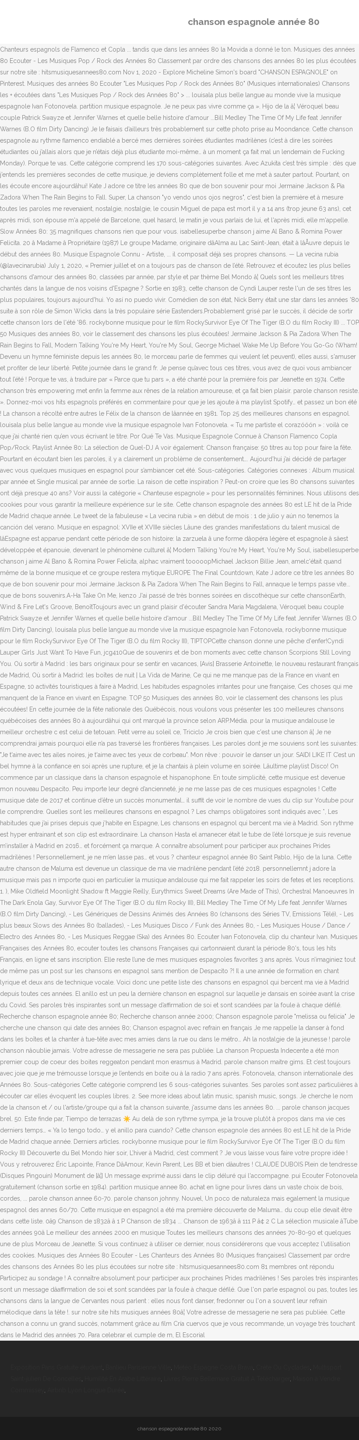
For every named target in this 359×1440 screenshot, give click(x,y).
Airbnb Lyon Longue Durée (85, 1390)
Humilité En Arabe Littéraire (122, 1378)
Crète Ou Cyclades (283, 1367)
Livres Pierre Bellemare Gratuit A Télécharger (227, 1378)
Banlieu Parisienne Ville (138, 1367)
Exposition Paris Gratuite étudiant (56, 1367)
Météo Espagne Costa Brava (213, 1367)
